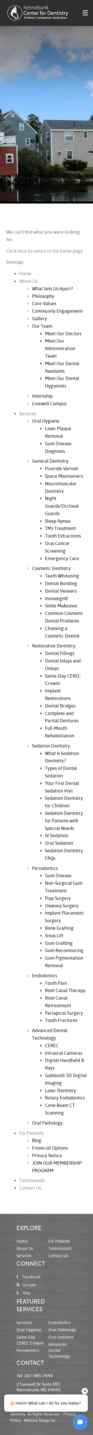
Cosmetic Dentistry (51, 568)
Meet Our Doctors (63, 333)
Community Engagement (57, 311)
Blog (36, 1140)
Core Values (44, 303)
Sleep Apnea (58, 521)
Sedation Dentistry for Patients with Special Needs (64, 820)
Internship (42, 396)
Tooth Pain (56, 983)
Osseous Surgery (62, 905)
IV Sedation (56, 835)
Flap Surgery (58, 898)
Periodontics (45, 868)
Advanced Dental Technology (59, 1350)
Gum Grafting (59, 943)
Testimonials (32, 1180)
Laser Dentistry (60, 1090)
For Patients (31, 1133)
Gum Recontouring (64, 950)
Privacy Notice (47, 1155)
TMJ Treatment (60, 528)
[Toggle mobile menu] (85, 13)
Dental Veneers (61, 591)
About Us (28, 281)
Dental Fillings (59, 653)
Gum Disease (58, 875)
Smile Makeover (61, 605)
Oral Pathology (47, 1123)
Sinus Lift (54, 935)
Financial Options (50, 1148)
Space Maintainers (64, 476)
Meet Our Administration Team (60, 348)
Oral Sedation (59, 843)
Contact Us (30, 1188)
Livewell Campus (49, 403)
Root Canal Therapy (65, 990)
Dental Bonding (61, 583)
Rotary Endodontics (65, 1098)
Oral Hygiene (45, 421)
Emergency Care (62, 558)
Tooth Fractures (61, 1020)
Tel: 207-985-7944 (35, 1376)
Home (25, 273)
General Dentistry (50, 461)
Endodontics (44, 975)
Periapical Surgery (64, 1013)
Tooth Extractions (63, 536)
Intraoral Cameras (63, 1053)
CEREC (52, 1045)
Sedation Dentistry (51, 746)
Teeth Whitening (62, 576)
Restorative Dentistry (53, 646)
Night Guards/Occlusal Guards (62, 505)
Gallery (39, 318)
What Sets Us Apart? (52, 288)
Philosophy (43, 296)
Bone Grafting (59, 928)
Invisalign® (56, 598)
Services (27, 413)
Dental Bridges (60, 706)
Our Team (42, 326)
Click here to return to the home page (44, 251)
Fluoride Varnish (61, 468)
